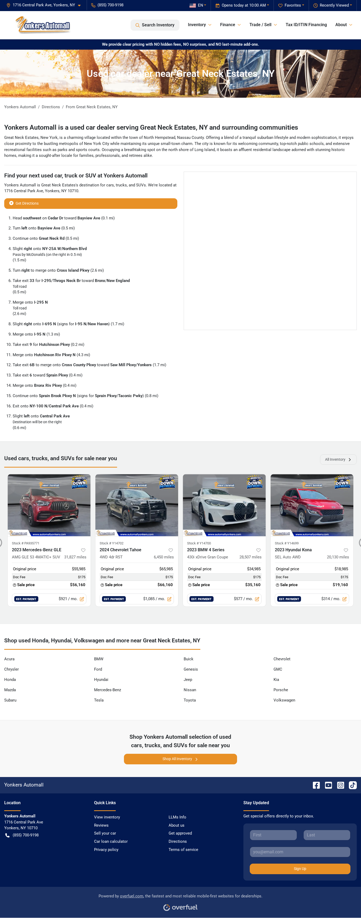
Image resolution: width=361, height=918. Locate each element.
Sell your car (105, 833)
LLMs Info (177, 817)
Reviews (101, 825)
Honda (10, 679)
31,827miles (75, 557)
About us (176, 825)
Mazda (10, 690)
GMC (278, 669)
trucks (121, 185)
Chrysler (11, 669)
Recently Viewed (334, 5)
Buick (188, 659)
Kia (276, 679)
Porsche (281, 690)
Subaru (10, 700)
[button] (45, 5)
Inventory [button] (197, 24)
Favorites (293, 5)
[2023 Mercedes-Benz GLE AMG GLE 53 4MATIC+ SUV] (49, 505)
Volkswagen (284, 700)
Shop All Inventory (177, 759)
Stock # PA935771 (25, 543)
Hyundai (101, 679)
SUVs (141, 185)
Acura (9, 659)
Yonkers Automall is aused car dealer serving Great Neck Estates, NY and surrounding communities (151, 127)
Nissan (190, 690)
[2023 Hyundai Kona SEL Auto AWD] (312, 505)
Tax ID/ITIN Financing (306, 24)
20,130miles (338, 557)
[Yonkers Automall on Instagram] (338, 785)
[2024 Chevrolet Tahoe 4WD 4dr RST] (136, 505)
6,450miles (164, 557)
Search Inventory (158, 24)
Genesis (191, 669)
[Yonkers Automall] (40, 25)
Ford (98, 669)
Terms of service (183, 849)
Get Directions (27, 203)
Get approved (180, 833)
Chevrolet (282, 659)
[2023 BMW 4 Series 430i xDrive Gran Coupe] (224, 505)
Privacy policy (106, 849)
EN (200, 5)
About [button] (341, 24)
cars (110, 185)
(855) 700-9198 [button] (110, 5)
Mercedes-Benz (107, 690)
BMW (98, 659)
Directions (178, 841)
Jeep (188, 679)
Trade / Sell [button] (260, 24)
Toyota (190, 700)
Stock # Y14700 (199, 543)
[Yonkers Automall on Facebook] (314, 785)
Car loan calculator (111, 841)
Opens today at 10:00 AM (244, 5)
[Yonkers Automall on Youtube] (326, 785)
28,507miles (250, 557)
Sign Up (300, 869)
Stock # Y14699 (287, 543)
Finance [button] (227, 24)
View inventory (107, 817)
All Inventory (335, 459)
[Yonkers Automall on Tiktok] (351, 785)
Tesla (99, 700)
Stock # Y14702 (111, 543)
